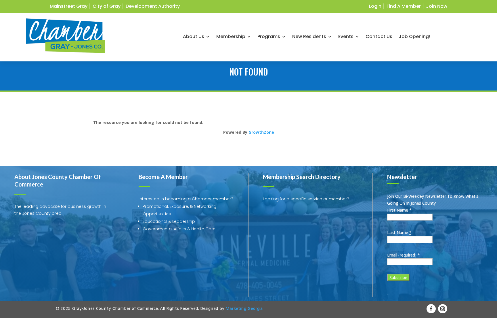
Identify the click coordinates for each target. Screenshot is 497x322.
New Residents (309, 37)
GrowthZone (261, 132)
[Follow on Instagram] (442, 308)
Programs (268, 37)
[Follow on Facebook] (431, 308)
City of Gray (107, 6)
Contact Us (379, 37)
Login (375, 6)
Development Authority (153, 6)
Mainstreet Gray (68, 6)
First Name (399, 210)
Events (345, 37)
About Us (193, 37)
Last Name (399, 232)
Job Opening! (414, 37)
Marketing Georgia (244, 309)
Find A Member (404, 6)
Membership (230, 37)
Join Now (436, 6)
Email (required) (403, 255)
